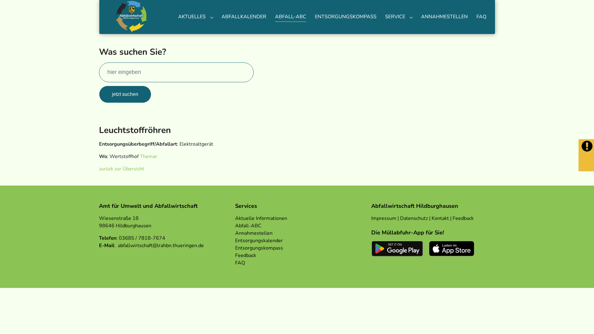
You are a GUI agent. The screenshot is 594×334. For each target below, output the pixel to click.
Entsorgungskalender (259, 240)
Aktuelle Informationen (261, 218)
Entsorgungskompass (259, 248)
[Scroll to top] (580, 320)
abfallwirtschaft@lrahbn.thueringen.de (161, 245)
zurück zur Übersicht (121, 168)
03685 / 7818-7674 (142, 238)
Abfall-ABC (248, 225)
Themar (148, 156)
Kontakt (440, 218)
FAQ (240, 262)
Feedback (245, 255)
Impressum (383, 218)
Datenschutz (414, 218)
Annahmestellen (254, 233)
